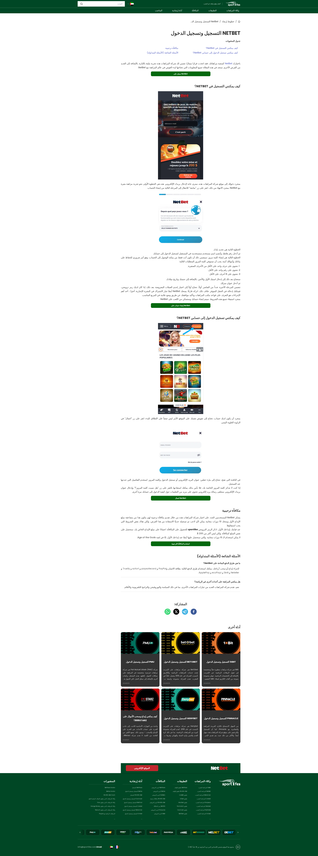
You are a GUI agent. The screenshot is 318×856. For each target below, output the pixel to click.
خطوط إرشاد (228, 21)
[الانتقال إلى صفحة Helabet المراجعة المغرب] (153, 832)
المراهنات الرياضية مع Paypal (107, 814)
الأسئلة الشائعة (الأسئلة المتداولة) (162, 52)
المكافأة (195, 10)
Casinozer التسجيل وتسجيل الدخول (132, 799)
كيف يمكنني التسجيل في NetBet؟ (222, 48)
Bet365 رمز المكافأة (159, 806)
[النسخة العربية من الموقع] (111, 847)
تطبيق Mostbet (183, 802)
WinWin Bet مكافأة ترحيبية (157, 799)
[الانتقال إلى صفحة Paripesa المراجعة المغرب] (168, 832)
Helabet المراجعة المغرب (203, 806)
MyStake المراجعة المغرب (203, 810)
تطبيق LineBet (183, 795)
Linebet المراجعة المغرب (204, 799)
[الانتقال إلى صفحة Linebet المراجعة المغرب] (183, 832)
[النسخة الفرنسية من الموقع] (117, 847)
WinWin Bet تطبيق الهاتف (180, 791)
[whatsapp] (167, 612)
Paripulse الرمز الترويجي (158, 810)
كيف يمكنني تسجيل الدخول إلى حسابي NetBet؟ (215, 52)
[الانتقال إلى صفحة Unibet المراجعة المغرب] (123, 832)
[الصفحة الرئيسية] (232, 4)
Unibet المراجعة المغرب (204, 814)
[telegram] (183, 612)
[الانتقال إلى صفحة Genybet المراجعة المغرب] (108, 832)
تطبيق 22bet (183, 799)
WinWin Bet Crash (109, 795)
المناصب (158, 10)
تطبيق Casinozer (182, 810)
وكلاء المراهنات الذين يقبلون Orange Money (103, 806)
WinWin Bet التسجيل (136, 795)
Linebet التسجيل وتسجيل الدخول (133, 806)
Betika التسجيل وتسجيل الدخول (133, 791)
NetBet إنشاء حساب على (180, 305)
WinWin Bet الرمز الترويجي (157, 802)
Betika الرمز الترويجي (159, 791)
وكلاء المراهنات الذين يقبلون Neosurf (105, 810)
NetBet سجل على (181, 74)
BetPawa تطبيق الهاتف (181, 788)
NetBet (228, 63)
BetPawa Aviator (110, 788)
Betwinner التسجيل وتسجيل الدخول (132, 810)
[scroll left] (237, 832)
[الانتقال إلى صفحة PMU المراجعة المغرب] (92, 832)
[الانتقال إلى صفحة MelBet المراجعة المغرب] (214, 832)
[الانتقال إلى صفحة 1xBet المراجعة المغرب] (229, 832)
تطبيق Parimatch (182, 806)
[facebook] (192, 612)
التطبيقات (212, 10)
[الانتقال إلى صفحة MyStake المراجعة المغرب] (138, 832)
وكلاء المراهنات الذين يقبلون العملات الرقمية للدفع (102, 799)
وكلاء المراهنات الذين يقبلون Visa (106, 802)
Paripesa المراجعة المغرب (203, 802)
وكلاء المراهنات (232, 10)
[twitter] (175, 612)
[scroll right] (80, 832)
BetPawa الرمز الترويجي (158, 788)
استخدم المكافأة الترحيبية (181, 544)
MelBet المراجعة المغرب (204, 791)
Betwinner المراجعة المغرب (203, 795)
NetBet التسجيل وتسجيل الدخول (204, 21)
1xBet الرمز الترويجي (159, 814)
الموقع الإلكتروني (142, 768)
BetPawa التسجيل (137, 788)
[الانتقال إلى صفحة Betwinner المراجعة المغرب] (199, 832)
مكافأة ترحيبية (171, 48)
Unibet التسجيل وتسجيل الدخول (133, 814)
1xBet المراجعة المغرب (204, 788)
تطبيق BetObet (183, 814)
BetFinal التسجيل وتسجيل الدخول (133, 802)
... (210, 818)
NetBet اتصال (180, 498)
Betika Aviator (110, 791)
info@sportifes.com (87, 847)
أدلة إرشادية (177, 10)
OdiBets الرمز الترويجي (158, 795)
